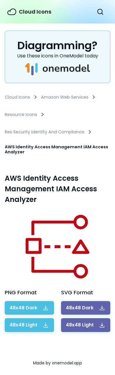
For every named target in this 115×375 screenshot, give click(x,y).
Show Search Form (100, 11)
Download (23, 308)
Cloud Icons (35, 11)
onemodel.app (67, 363)
